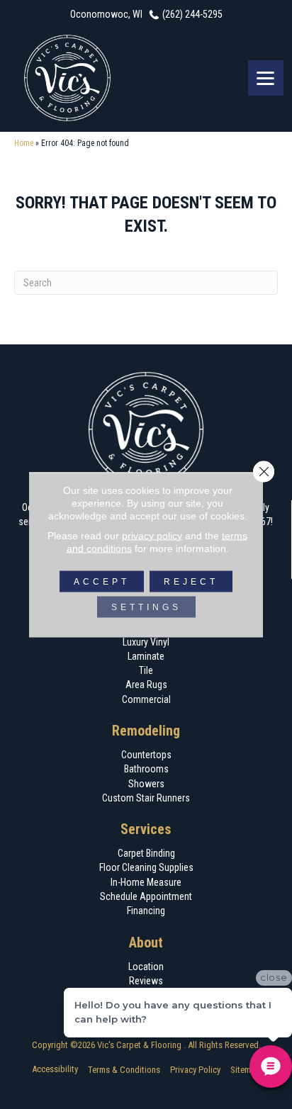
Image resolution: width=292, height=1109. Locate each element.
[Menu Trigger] (265, 78)
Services (146, 829)
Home (23, 143)
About (146, 942)
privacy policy (152, 535)
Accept (102, 581)
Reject (191, 581)
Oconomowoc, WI (106, 14)
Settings (146, 607)
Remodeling (146, 730)
